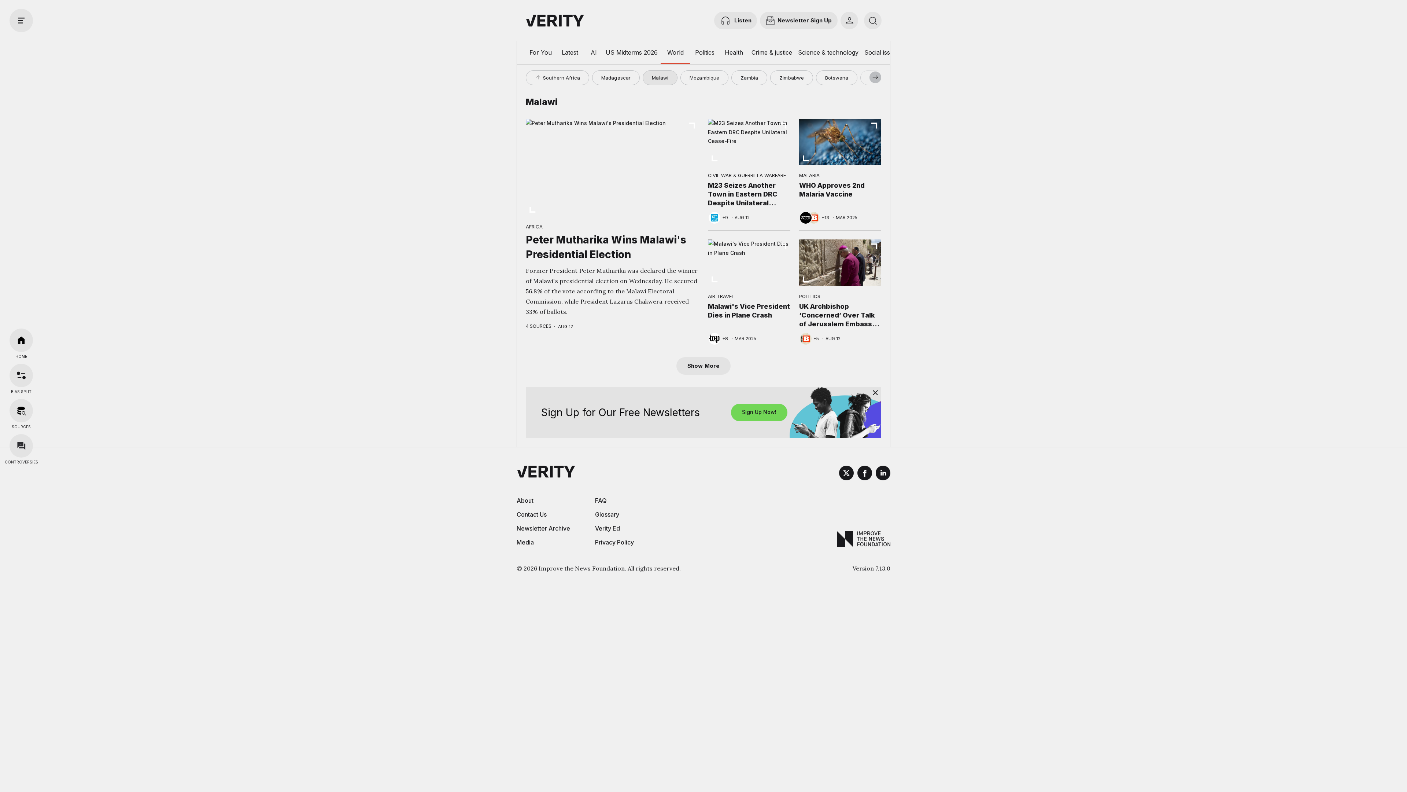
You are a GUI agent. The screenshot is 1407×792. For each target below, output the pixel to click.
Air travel (721, 296)
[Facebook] (864, 474)
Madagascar (616, 78)
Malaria (809, 175)
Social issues (882, 52)
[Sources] (21, 410)
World (675, 52)
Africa (534, 227)
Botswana (836, 78)
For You (540, 52)
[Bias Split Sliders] (21, 375)
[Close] (875, 393)
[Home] (21, 340)
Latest (570, 52)
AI (594, 52)
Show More (703, 365)
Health (734, 52)
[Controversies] (21, 446)
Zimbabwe (791, 78)
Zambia (749, 78)
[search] (873, 20)
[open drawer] (21, 20)
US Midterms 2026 (632, 52)
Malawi (660, 78)
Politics (704, 52)
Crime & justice (771, 52)
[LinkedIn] (883, 474)
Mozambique (704, 78)
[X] (846, 474)
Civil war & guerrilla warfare (747, 175)
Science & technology (828, 52)
